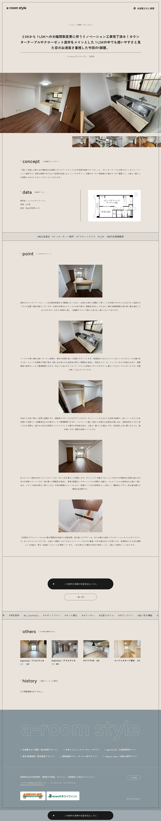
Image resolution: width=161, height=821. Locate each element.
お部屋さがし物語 (145, 8)
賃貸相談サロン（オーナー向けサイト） (80, 756)
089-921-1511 (58, 783)
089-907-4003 (71, 783)
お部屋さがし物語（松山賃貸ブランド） (41, 749)
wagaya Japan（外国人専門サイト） (121, 756)
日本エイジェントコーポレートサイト (82, 749)
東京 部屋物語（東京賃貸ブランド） (39, 756)
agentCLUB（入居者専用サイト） (121, 749)
